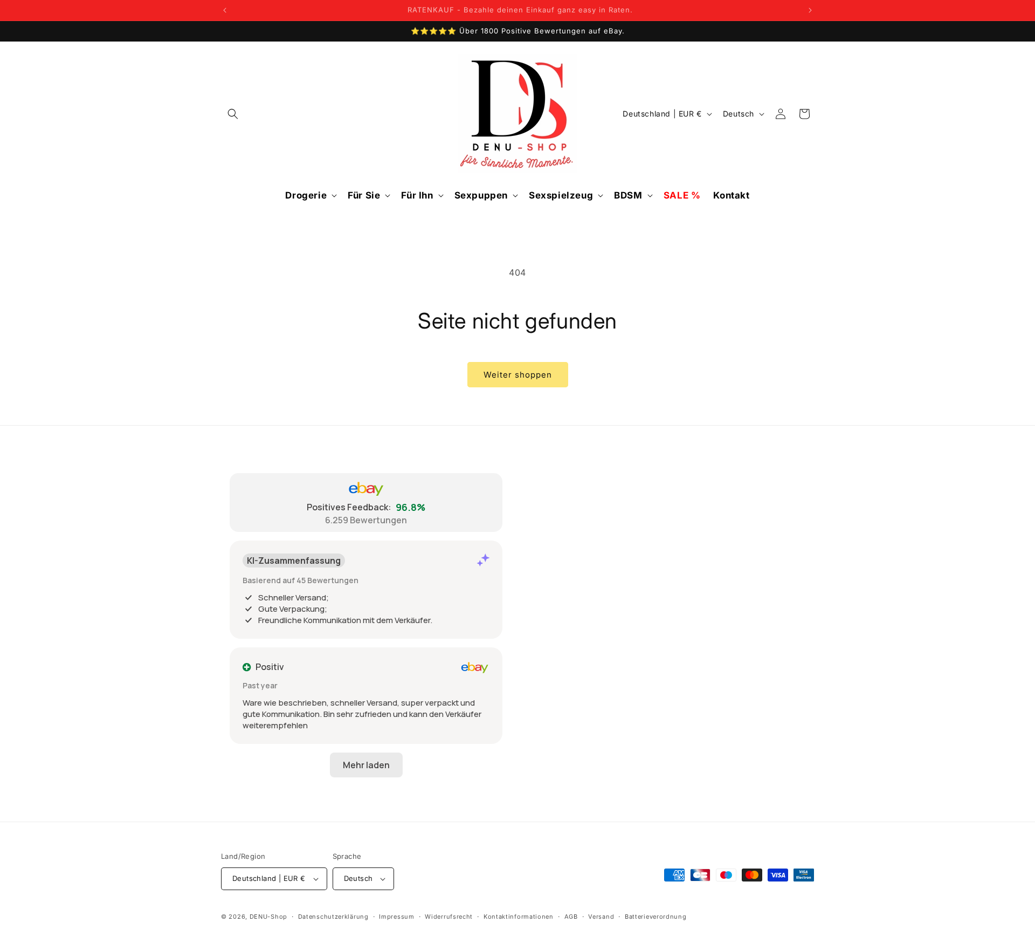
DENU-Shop (268, 916)
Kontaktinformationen (519, 916)
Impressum (396, 916)
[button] (233, 114)
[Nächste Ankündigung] (810, 10)
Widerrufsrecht (449, 916)
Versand (601, 916)
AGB (571, 916)
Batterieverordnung (656, 916)
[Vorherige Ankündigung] (225, 10)
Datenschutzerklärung (333, 916)
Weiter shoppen (518, 375)
